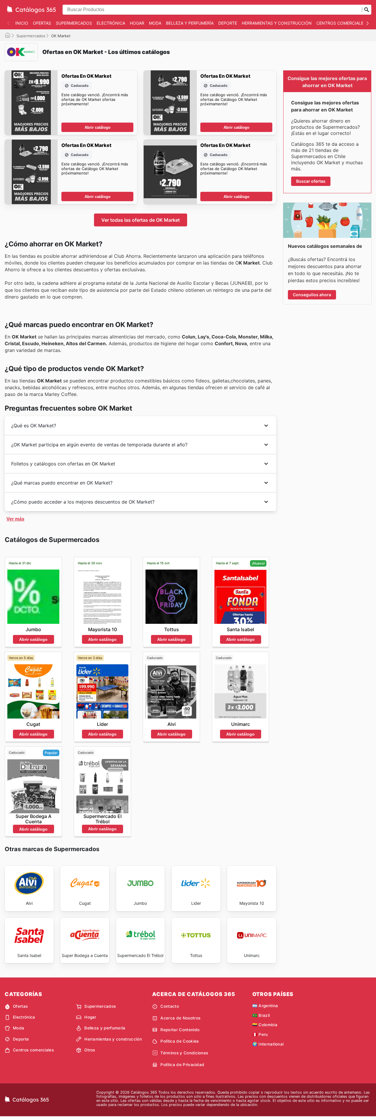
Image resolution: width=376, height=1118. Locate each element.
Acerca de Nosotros (180, 1018)
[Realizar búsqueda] (366, 9)
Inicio (21, 23)
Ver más (15, 518)
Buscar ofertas (310, 181)
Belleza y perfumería (190, 23)
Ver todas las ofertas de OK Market (140, 220)
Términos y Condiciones (184, 1053)
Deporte (227, 23)
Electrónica (111, 23)
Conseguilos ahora (312, 294)
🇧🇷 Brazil (261, 1015)
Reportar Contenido (179, 1029)
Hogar (137, 23)
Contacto (169, 1006)
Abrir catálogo (97, 127)
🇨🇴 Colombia (264, 1024)
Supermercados (74, 23)
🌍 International (268, 1044)
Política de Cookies (179, 1041)
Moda (155, 23)
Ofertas (42, 23)
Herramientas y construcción (277, 23)
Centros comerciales (341, 23)
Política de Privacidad (182, 1064)
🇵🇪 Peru (260, 1034)
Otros (89, 1050)
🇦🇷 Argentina (265, 1005)
